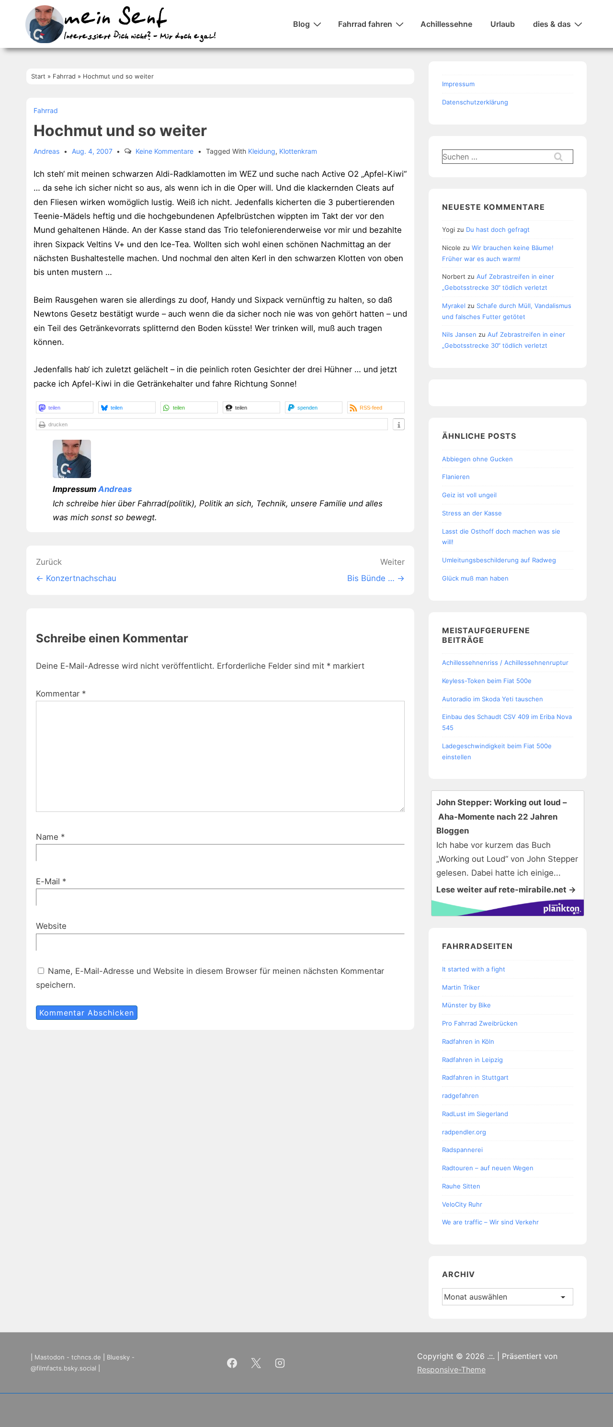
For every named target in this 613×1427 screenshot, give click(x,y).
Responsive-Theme (451, 1369)
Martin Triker (461, 987)
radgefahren (460, 1095)
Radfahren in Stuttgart (475, 1077)
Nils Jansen (459, 334)
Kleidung (261, 151)
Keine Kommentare (164, 151)
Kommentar (61, 693)
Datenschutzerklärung (475, 102)
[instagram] (280, 1363)
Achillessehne (446, 24)
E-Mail (48, 881)
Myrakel (453, 305)
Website (51, 926)
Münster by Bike (466, 1005)
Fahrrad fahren (365, 24)
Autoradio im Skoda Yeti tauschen (492, 699)
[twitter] (256, 1363)
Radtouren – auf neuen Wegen (488, 1168)
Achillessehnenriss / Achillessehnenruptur (505, 662)
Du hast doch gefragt (498, 229)
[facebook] (232, 1363)
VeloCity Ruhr (462, 1204)
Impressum (458, 84)
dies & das (552, 24)
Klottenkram (298, 151)
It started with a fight (473, 969)
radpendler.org (464, 1132)
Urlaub (502, 24)
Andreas (115, 489)
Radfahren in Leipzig (472, 1059)
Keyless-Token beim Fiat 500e (487, 681)
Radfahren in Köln (468, 1041)
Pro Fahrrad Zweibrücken (480, 1023)
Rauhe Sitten (461, 1186)
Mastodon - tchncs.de (67, 1357)
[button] (64, 407)
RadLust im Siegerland (475, 1114)
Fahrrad (46, 110)
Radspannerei (462, 1149)
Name (47, 837)
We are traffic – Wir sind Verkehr (490, 1222)
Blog (301, 24)
